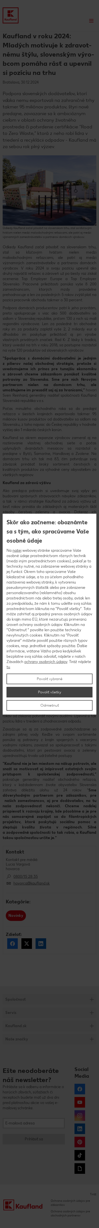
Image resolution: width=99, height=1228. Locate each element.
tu (8, 667)
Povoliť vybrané (49, 678)
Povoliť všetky (49, 692)
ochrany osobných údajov (45, 661)
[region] (49, 614)
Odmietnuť (49, 705)
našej (16, 550)
